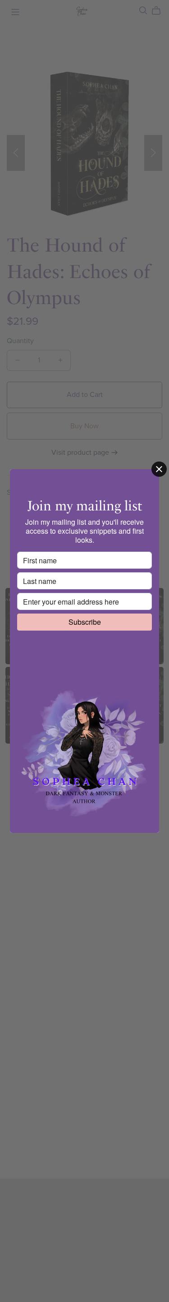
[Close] (159, 469)
